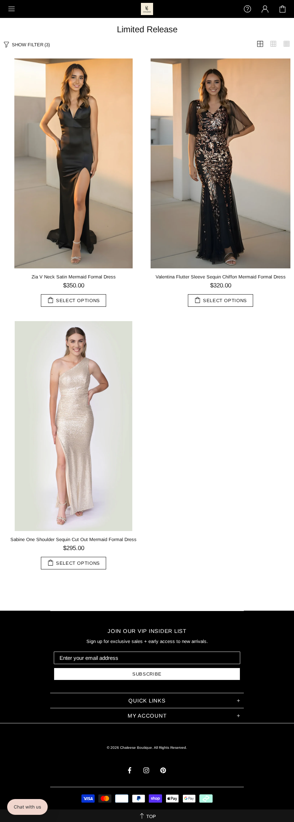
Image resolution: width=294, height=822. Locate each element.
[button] (27, 807)
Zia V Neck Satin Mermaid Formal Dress (74, 277)
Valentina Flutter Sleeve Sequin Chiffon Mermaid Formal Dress (221, 277)
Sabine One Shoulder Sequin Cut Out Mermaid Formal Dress (73, 539)
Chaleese (147, 9)
